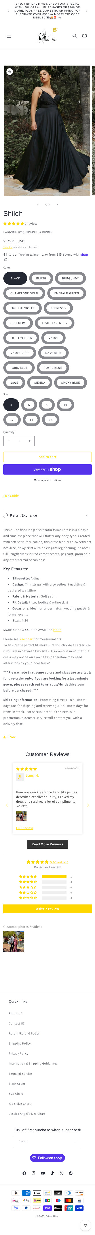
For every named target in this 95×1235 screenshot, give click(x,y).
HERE (57, 630)
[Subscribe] (76, 1142)
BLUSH (41, 278)
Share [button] (12, 737)
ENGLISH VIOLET (22, 308)
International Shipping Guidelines (33, 1063)
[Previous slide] (6, 805)
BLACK (15, 278)
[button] (9, 36)
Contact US (17, 1023)
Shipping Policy (20, 1043)
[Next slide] (88, 805)
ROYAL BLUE (53, 368)
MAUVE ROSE (19, 353)
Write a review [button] (47, 908)
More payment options (47, 480)
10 (65, 405)
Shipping (8, 247)
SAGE (14, 383)
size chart (26, 639)
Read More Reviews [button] (47, 844)
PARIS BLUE (19, 368)
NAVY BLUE (53, 353)
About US (15, 1013)
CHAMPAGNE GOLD (24, 293)
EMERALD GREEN (66, 293)
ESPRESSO (58, 308)
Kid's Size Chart (20, 1104)
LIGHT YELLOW (21, 338)
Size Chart (16, 1094)
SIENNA (39, 383)
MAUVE (53, 338)
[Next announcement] (87, 11)
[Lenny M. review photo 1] (21, 816)
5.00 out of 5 (59, 862)
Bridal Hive (52, 1216)
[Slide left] (38, 204)
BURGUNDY (70, 278)
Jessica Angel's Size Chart (27, 1114)
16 (50, 420)
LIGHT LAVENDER (54, 323)
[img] (26, 769)
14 (31, 420)
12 (12, 420)
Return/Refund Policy (24, 1033)
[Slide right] (57, 204)
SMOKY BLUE (70, 383)
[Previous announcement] (8, 11)
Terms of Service (20, 1074)
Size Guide (11, 495)
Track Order (17, 1084)
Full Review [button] (24, 828)
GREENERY (18, 323)
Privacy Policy (18, 1053)
